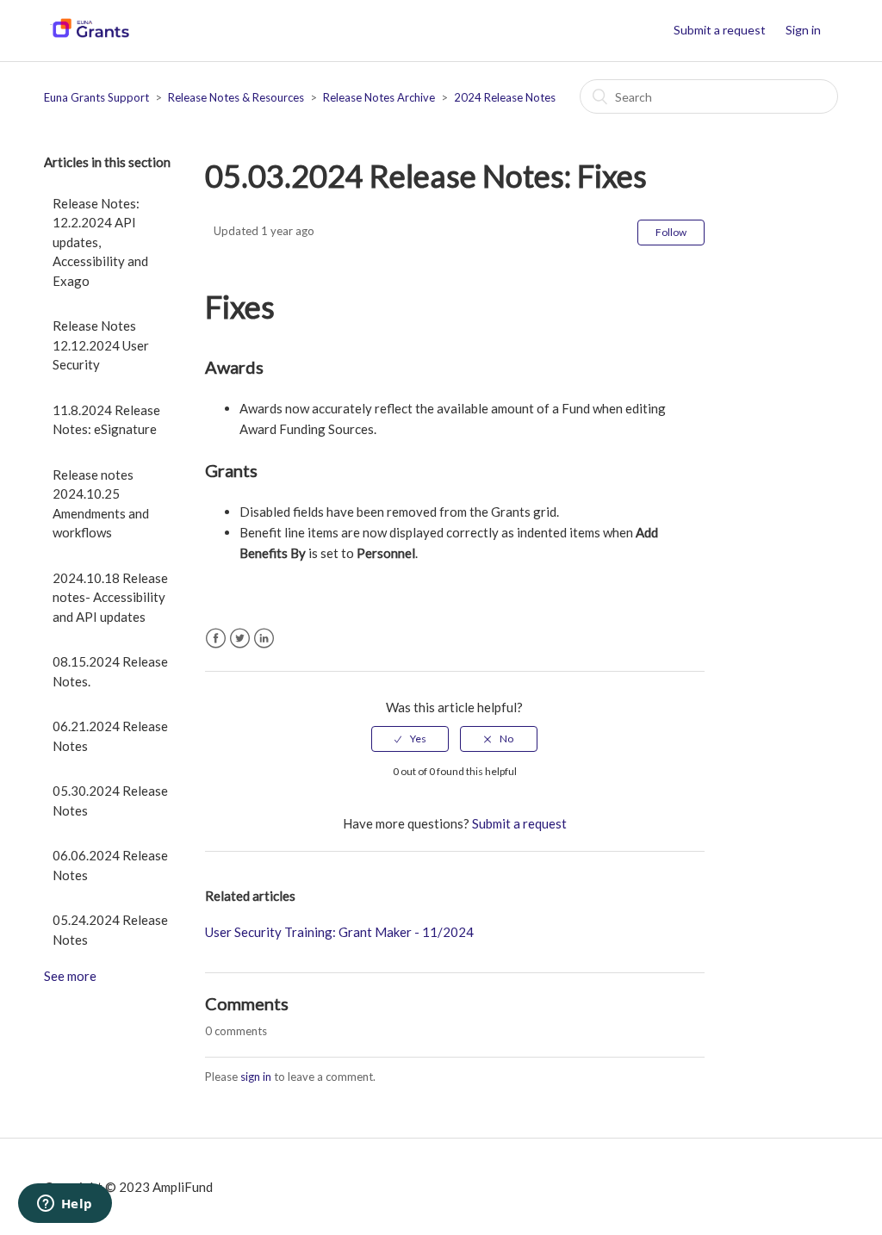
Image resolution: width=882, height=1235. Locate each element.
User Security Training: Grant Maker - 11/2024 (339, 932)
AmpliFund (182, 1187)
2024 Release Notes (505, 97)
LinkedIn (264, 638)
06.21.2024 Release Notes (110, 736)
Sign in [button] (803, 29)
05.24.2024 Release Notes (110, 929)
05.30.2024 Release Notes (110, 800)
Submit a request (720, 29)
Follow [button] (670, 232)
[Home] (89, 39)
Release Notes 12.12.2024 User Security (101, 345)
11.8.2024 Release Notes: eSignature (106, 420)
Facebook (216, 638)
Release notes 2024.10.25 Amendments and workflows (101, 504)
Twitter (240, 638)
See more (70, 976)
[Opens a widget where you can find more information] (64, 1204)
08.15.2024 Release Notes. (110, 671)
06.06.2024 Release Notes (110, 865)
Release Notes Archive (379, 97)
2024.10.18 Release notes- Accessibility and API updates (110, 597)
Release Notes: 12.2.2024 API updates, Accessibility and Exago (100, 242)
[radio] (410, 739)
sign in (255, 1076)
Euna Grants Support (96, 97)
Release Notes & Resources (236, 97)
